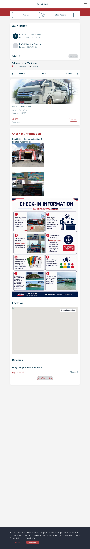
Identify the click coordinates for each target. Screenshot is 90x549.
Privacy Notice (30, 538)
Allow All (32, 542)
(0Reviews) (74, 372)
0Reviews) (22, 66)
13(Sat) (45, 73)
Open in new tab (68, 310)
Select (73, 119)
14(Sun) (68, 73)
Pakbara (35, 66)
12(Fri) (21, 73)
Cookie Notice (15, 538)
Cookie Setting (18, 542)
